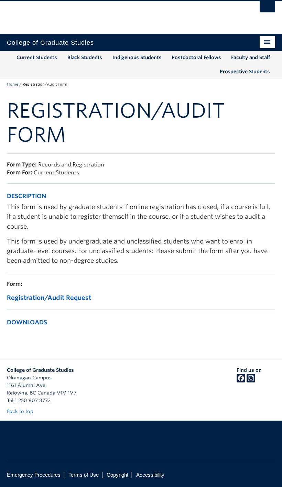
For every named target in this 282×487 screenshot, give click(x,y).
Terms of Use (83, 475)
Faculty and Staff (250, 57)
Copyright (117, 475)
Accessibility (150, 475)
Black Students (84, 57)
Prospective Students (245, 71)
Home (12, 84)
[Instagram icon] (251, 380)
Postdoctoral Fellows (196, 57)
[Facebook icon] (241, 380)
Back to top (21, 411)
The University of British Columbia (121, 14)
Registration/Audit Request (49, 297)
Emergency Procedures (34, 475)
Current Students (37, 57)
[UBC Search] (267, 8)
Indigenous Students (136, 57)
